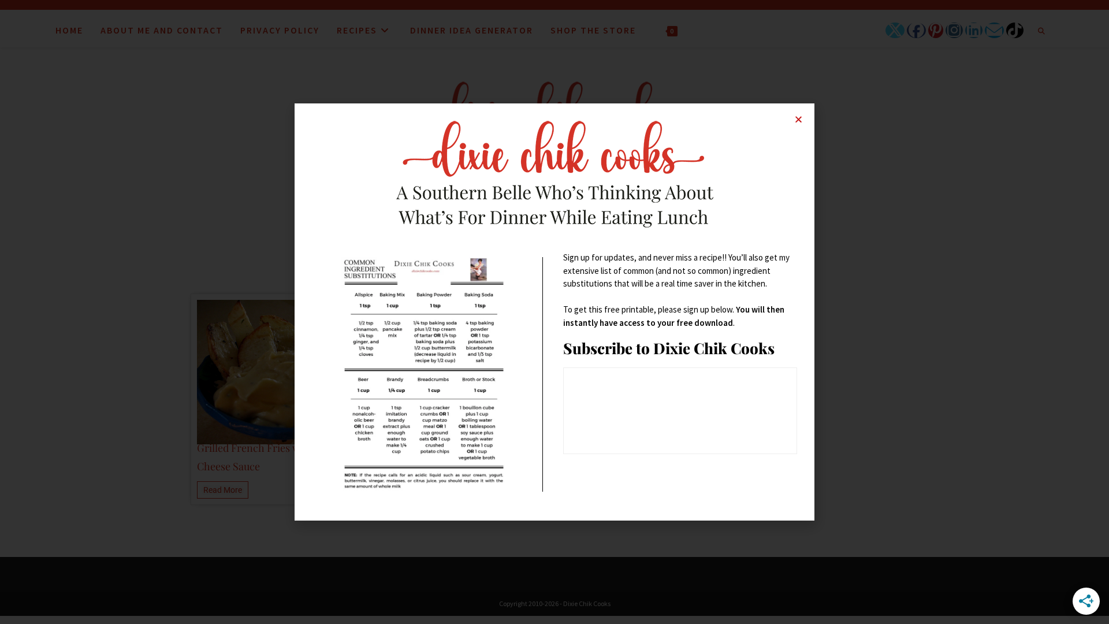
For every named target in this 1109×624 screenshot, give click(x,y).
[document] (554, 312)
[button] (798, 119)
